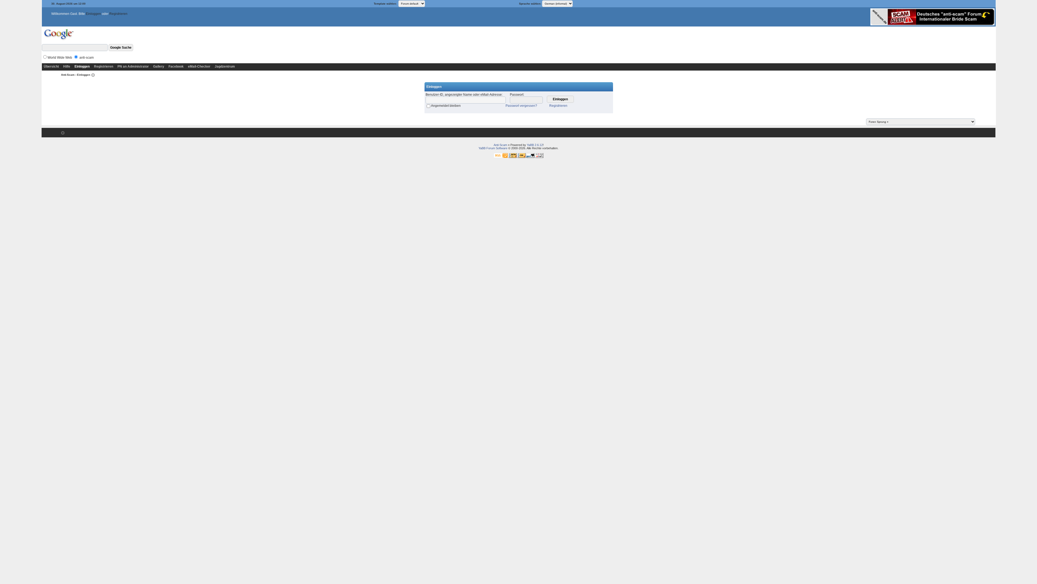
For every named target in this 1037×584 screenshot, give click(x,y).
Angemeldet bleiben (446, 106)
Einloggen (93, 14)
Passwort (516, 95)
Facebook (176, 66)
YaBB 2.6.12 (535, 145)
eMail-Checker (199, 66)
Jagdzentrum (225, 66)
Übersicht (51, 66)
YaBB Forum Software (493, 148)
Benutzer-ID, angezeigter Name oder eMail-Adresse (464, 95)
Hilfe (66, 66)
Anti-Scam (68, 74)
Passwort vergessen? (521, 106)
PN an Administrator (133, 66)
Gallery (158, 66)
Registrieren (118, 14)
